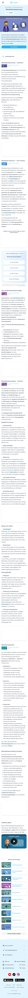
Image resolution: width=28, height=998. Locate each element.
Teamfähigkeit (7, 529)
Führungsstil (5, 604)
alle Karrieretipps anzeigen (14, 933)
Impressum (8, 985)
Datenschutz (19, 985)
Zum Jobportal (14, 47)
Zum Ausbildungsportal (11, 950)
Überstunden (13, 472)
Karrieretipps (8, 7)
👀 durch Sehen (14, 262)
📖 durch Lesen (14, 273)
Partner (23, 964)
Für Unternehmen (9, 964)
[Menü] (3, 2)
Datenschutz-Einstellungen (9, 987)
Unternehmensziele (18, 298)
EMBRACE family (17, 993)
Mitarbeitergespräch (18, 7)
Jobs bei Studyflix (21, 961)
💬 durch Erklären (14, 279)
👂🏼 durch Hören (14, 268)
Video (11, 43)
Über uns (7, 961)
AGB (14, 985)
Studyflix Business (9, 968)
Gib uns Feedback (20, 987)
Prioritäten (23, 463)
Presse (23, 968)
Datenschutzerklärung (22, 285)
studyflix (15, 2)
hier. (23, 832)
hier (14, 790)
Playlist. (10, 746)
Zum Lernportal (9, 945)
